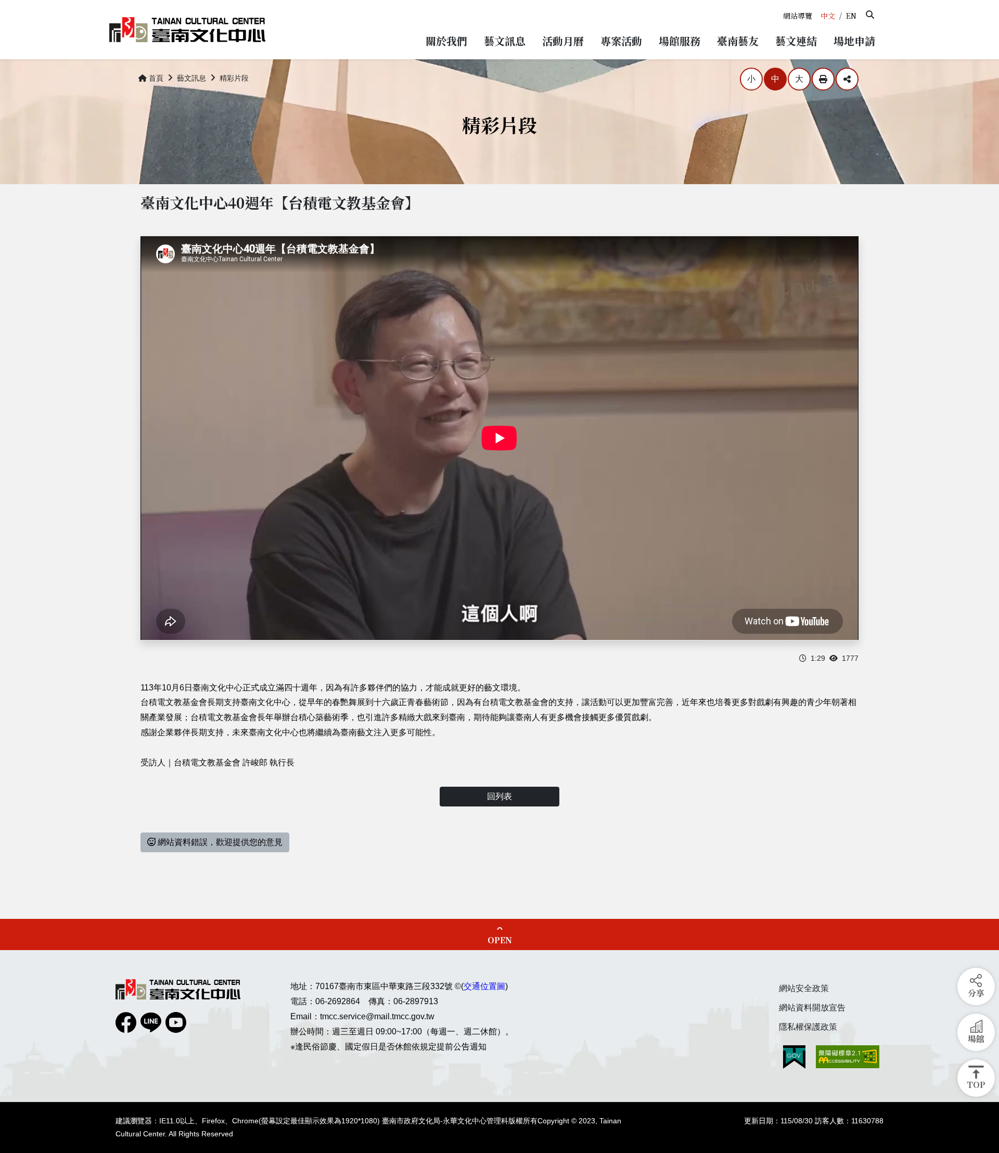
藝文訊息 (191, 78)
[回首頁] (187, 30)
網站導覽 (797, 15)
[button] (870, 14)
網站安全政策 (804, 988)
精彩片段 (234, 78)
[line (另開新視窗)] (150, 1022)
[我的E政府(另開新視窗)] (794, 1057)
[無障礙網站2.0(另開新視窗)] (847, 1056)
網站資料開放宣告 (812, 1007)
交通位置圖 (484, 986)
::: (782, 4)
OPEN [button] (500, 940)
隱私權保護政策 (808, 1026)
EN (851, 15)
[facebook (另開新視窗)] (126, 1022)
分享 (847, 79)
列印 (823, 79)
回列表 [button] (499, 796)
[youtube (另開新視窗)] (175, 1022)
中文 (828, 15)
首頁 (156, 78)
